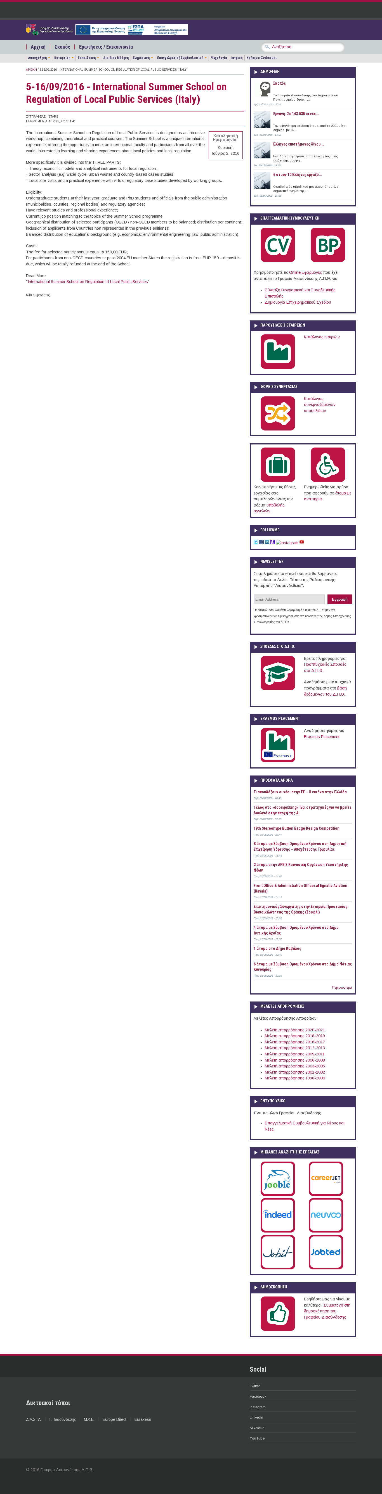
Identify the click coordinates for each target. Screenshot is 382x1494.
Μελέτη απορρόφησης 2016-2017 (295, 1042)
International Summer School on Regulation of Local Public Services (88, 281)
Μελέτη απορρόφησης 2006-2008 (295, 1060)
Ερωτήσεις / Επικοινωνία (106, 46)
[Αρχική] (107, 34)
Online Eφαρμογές (305, 272)
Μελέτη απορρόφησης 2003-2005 (295, 1066)
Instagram (258, 1407)
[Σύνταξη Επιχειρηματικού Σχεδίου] (327, 261)
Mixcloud (257, 1428)
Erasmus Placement (321, 736)
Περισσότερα (342, 987)
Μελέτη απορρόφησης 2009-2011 (295, 1054)
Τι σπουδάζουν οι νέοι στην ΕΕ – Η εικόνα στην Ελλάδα (300, 792)
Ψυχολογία (219, 58)
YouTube (257, 1438)
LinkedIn (256, 1417)
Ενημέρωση (141, 58)
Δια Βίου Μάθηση (116, 58)
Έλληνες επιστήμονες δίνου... (298, 144)
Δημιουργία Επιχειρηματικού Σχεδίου (298, 302)
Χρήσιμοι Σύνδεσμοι (262, 58)
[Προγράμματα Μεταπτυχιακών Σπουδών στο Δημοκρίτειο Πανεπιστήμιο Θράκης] (277, 689)
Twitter (255, 1386)
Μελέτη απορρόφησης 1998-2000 (295, 1078)
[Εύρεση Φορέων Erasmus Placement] (277, 761)
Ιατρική (236, 58)
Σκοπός (62, 46)
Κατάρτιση (62, 58)
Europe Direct (114, 1419)
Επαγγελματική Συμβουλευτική (180, 58)
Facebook (258, 1396)
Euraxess (143, 1419)
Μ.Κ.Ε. (89, 1419)
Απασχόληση (37, 58)
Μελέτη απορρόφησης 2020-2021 (295, 1030)
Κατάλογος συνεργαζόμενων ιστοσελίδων (320, 404)
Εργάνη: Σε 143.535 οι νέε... (296, 113)
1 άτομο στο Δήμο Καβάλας (277, 948)
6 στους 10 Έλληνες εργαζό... (297, 174)
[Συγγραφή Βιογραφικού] (277, 261)
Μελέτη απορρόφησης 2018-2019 (295, 1036)
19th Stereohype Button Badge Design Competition (296, 828)
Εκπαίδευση (87, 58)
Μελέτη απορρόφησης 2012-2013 (295, 1048)
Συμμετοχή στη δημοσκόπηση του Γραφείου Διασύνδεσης (327, 1311)
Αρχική (38, 46)
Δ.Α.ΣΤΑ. (33, 1419)
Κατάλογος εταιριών (322, 337)
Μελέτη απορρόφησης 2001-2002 (295, 1072)
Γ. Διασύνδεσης (62, 1419)
